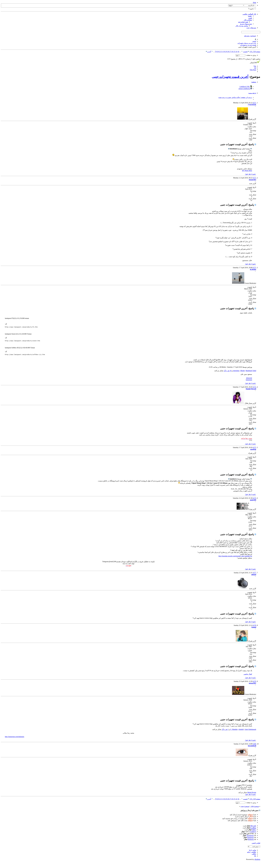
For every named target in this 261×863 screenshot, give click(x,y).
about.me (249, 378)
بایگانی (254, 854)
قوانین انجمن (256, 843)
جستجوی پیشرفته (250, 36)
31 (222, 51)
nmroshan (236, 371)
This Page (253, 70)
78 (216, 51)
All (255, 68)
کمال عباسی (247, 674)
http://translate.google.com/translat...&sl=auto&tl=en (235, 556)
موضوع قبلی (254, 806)
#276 (254, 498)
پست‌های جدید (251, 28)
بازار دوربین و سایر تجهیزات (247, 43)
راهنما (250, 16)
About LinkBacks (244, 88)
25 (234, 51)
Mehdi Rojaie (251, 792)
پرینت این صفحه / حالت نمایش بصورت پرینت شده (235, 97)
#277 (254, 573)
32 (220, 51)
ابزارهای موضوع (252, 93)
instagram (249, 380)
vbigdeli (241, 729)
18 (238, 51)
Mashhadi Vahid (251, 371)
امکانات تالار (248, 20)
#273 (254, 267)
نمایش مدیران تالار (242, 26)
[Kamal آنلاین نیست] (242, 641)
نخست (245, 51)
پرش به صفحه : (250, 55)
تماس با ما (252, 850)
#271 (254, 103)
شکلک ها (253, 828)
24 (236, 51)
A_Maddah (233, 729)
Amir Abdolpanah (250, 729)
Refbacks (251, 839)
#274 (254, 387)
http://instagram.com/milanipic (14, 736)
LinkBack (253, 82)
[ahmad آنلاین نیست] (243, 588)
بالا (255, 856)
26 (232, 51)
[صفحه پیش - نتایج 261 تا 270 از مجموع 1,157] (242, 51)
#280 (254, 744)
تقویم (250, 18)
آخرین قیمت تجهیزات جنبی (230, 76)
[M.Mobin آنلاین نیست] (238, 283)
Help (254, 2)
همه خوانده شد (243, 22)
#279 (254, 681)
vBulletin (257, 859)
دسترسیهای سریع (246, 24)
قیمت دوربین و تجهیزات (248, 45)
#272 (254, 178)
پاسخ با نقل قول (250, 174)
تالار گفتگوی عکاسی (249, 14)
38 (218, 51)
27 (230, 51)
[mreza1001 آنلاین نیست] (238, 694)
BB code (253, 826)
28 (228, 51)
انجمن (254, 41)
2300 (253, 62)
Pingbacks (250, 837)
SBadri (242, 371)
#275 (254, 447)
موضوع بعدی (245, 806)
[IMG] (254, 830)
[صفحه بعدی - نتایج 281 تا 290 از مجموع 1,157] (212, 51)
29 (226, 51)
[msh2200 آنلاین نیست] (243, 509)
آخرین (209, 51)
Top (255, 66)
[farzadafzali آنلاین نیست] (242, 755)
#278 (254, 625)
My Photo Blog (247, 170)
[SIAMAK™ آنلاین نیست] (242, 119)
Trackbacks (250, 835)
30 (224, 51)
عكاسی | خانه (251, 852)
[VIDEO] (253, 831)
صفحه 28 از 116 (254, 51)
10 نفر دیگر (227, 371)
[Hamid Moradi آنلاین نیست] (238, 403)
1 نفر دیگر (225, 729)
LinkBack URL (245, 86)
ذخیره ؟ (251, 9)
